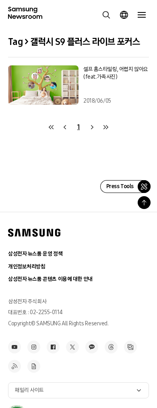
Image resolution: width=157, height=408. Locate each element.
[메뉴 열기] (141, 15)
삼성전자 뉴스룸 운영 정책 (35, 253)
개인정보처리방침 (26, 266)
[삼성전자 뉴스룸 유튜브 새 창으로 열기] (14, 347)
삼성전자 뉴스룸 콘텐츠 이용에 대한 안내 (50, 279)
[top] (144, 202)
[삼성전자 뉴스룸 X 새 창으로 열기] (72, 347)
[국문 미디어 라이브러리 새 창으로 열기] (130, 347)
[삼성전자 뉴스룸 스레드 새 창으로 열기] (111, 347)
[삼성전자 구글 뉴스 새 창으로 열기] (33, 366)
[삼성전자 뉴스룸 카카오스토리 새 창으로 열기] (91, 347)
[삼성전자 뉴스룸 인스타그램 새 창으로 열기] (33, 347)
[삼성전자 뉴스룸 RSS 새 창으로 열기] (14, 366)
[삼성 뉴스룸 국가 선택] (124, 15)
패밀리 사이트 (29, 390)
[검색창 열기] (106, 15)
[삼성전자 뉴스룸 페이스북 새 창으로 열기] (53, 347)
